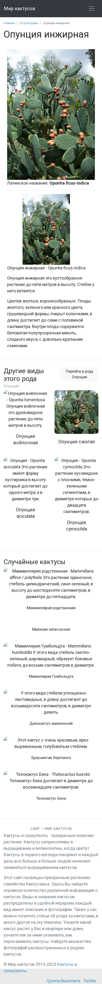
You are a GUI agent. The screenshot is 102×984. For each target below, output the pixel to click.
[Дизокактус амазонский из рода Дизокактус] (51, 710)
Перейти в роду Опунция (79, 374)
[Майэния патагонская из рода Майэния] (51, 629)
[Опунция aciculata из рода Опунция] (25, 491)
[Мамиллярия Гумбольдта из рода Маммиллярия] (51, 663)
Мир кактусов (19, 8)
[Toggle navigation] (91, 8)
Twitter (90, 980)
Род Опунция (29, 23)
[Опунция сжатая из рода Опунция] (76, 420)
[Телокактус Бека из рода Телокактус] (51, 788)
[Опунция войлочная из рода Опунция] (25, 421)
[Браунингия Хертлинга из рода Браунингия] (51, 751)
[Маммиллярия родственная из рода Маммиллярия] (51, 592)
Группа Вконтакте (63, 980)
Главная (9, 23)
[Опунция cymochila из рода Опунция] (76, 497)
